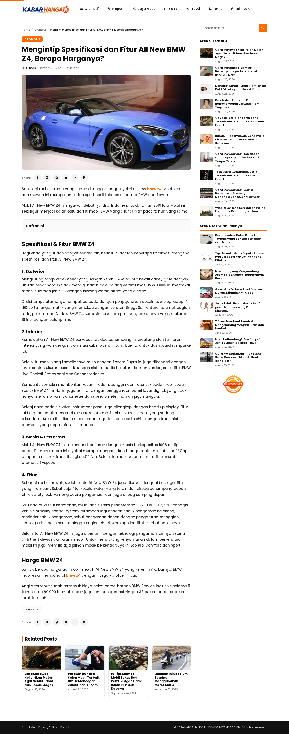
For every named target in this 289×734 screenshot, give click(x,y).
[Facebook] (37, 178)
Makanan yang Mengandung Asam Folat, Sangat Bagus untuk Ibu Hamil (239, 274)
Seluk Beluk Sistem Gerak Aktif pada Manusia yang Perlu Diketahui (237, 307)
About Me (28, 727)
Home (26, 30)
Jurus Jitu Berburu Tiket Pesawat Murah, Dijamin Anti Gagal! (239, 291)
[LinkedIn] (75, 178)
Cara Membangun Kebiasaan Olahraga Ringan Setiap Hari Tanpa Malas (237, 157)
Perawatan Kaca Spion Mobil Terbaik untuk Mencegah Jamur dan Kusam (84, 679)
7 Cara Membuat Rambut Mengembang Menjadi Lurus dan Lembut (239, 325)
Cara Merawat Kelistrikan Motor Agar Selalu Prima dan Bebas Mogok (39, 679)
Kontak (65, 727)
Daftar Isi (35, 225)
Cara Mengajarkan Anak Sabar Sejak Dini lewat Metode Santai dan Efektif (238, 357)
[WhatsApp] (56, 178)
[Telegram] (65, 178)
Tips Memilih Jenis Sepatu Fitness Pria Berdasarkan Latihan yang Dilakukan (239, 257)
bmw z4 (154, 188)
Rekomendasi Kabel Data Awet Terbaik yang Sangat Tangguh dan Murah (238, 239)
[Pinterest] (84, 178)
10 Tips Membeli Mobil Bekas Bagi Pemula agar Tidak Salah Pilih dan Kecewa (126, 681)
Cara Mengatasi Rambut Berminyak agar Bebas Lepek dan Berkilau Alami (239, 71)
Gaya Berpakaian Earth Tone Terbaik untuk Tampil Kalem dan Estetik (239, 121)
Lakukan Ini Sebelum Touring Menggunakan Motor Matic (171, 679)
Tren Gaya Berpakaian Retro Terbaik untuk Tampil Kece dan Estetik (238, 175)
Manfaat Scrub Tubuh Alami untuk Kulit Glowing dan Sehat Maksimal (241, 87)
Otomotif (40, 30)
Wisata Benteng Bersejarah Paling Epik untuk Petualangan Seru (240, 209)
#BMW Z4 (32, 610)
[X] (47, 178)
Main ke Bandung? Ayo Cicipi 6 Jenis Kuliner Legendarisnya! (237, 341)
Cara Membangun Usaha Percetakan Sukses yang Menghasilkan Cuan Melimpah (238, 193)
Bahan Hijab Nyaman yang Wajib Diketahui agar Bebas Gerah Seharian (239, 139)
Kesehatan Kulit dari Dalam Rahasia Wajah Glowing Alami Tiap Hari (237, 104)
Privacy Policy (47, 727)
